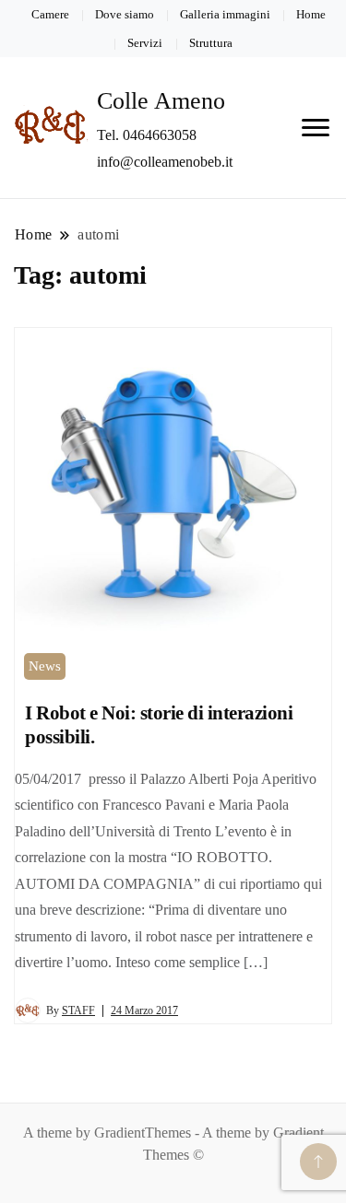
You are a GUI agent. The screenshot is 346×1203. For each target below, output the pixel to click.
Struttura (211, 43)
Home (311, 14)
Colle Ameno (161, 101)
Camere (50, 14)
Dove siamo (124, 14)
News (45, 666)
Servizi (144, 43)
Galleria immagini (225, 14)
